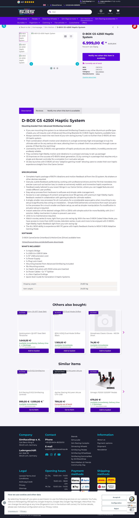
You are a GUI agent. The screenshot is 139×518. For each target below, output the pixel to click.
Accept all (116, 497)
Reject (116, 508)
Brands (74, 436)
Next (77, 64)
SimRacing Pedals (79, 450)
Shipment (101, 446)
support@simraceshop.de (56, 449)
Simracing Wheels (79, 446)
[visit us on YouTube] (59, 454)
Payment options (104, 443)
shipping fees (37, 515)
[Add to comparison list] (65, 36)
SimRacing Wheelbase (81, 453)
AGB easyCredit (26, 482)
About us (101, 440)
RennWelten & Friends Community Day (81, 463)
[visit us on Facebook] (55, 454)
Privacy (23, 511)
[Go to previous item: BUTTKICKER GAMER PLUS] (113, 27)
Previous (31, 64)
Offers (84, 23)
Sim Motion (100, 72)
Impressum (13, 511)
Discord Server (57, 5)
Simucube (75, 440)
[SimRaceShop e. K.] (27, 11)
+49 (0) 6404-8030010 (72, 5)
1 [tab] (51, 68)
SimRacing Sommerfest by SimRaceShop (81, 457)
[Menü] (135, 496)
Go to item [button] (34, 410)
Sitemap (22, 488)
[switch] (132, 509)
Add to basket (34, 351)
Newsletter (102, 450)
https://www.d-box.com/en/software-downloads (42, 242)
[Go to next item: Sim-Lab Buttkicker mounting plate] (117, 27)
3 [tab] (57, 68)
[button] (45, 5)
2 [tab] (54, 68)
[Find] (49, 12)
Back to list (25, 27)
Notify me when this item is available (101, 57)
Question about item (89, 77)
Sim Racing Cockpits (80, 443)
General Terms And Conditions (27, 477)
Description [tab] (26, 111)
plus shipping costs (30, 347)
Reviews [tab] (39, 111)
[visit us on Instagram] (51, 454)
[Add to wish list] (71, 36)
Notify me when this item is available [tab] (63, 111)
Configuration (116, 503)
